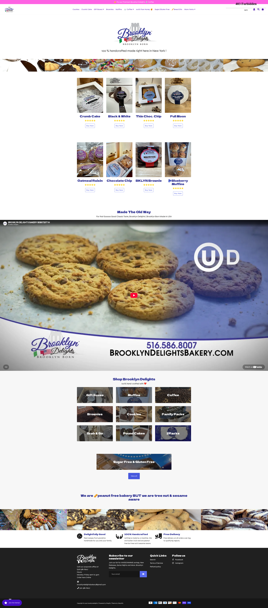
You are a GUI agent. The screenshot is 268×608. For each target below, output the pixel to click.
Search (153, 560)
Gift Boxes (98, 9)
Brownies (110, 9)
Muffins (119, 9)
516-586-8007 (84, 588)
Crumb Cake (86, 9)
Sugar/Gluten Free (162, 9)
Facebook (179, 560)
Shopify (108, 603)
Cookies (76, 9)
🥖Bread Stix (177, 9)
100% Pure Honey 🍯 (144, 9)
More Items (189, 9)
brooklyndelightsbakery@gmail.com (91, 584)
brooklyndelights (93, 603)
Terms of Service (156, 563)
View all (134, 476)
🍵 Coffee (128, 9)
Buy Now (90, 126)
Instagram (179, 563)
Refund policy (155, 567)
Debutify (120, 603)
